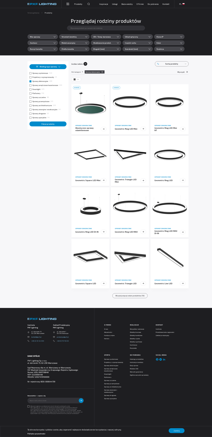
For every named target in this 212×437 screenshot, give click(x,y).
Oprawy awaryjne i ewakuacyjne (44, 109)
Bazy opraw (134, 365)
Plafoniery (36, 93)
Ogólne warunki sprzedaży (139, 375)
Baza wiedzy (127, 4)
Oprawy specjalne (39, 117)
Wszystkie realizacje (137, 329)
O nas (106, 329)
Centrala (159, 329)
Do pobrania (153, 4)
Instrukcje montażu (136, 362)
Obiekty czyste (135, 338)
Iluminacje (133, 345)
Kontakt (165, 4)
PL (180, 4)
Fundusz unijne (109, 335)
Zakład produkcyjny (162, 335)
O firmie (140, 4)
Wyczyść (181, 72)
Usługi (115, 4)
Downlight (36, 89)
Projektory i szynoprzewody (43, 77)
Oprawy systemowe (40, 73)
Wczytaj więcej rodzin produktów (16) (130, 296)
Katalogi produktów (137, 359)
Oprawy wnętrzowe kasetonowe (45, 85)
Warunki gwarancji (136, 372)
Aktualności (108, 332)
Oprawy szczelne (39, 97)
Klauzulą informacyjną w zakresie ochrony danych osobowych (60, 413)
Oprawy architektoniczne (42, 105)
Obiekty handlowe (136, 335)
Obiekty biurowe (135, 332)
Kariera (106, 338)
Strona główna (33, 13)
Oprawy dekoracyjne (40, 81)
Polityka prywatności (36, 434)
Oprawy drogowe (39, 113)
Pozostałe (133, 348)
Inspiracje (103, 4)
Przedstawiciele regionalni (165, 332)
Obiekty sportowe (136, 342)
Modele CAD (134, 368)
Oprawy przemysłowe (40, 101)
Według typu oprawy (48, 67)
